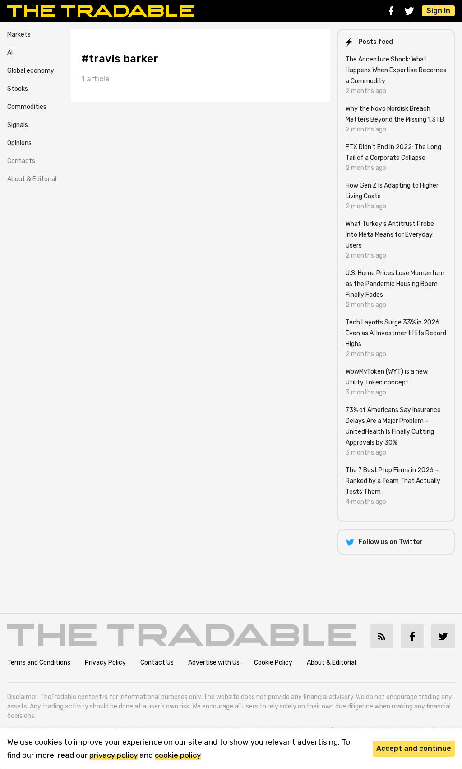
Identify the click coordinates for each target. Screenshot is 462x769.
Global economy (30, 71)
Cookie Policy (273, 662)
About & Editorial (31, 179)
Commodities (26, 107)
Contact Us (157, 662)
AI (10, 52)
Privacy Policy (105, 662)
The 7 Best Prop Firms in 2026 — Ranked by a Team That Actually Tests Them (393, 481)
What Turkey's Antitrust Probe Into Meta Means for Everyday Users (390, 234)
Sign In (438, 10)
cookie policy (178, 755)
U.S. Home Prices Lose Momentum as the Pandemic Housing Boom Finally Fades (395, 284)
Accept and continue (413, 748)
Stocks (17, 89)
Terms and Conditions (38, 662)
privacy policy (113, 755)
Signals (17, 125)
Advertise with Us (214, 662)
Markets (19, 34)
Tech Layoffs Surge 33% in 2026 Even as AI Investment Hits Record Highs (396, 333)
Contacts (21, 161)
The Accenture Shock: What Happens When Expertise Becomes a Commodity (396, 70)
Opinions (19, 143)
